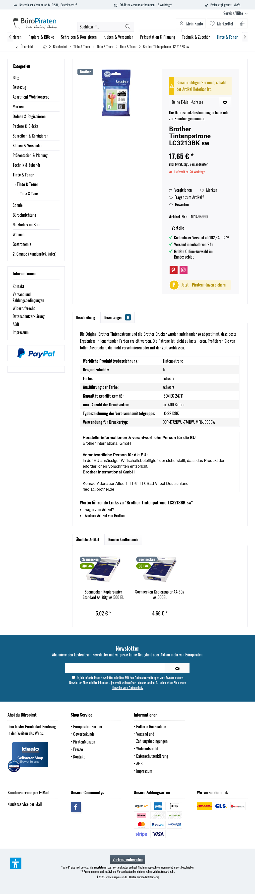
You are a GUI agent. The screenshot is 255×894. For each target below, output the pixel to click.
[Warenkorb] (242, 23)
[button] (15, 863)
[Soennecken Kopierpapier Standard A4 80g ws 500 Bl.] (103, 569)
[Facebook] (76, 807)
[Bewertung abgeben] (200, 149)
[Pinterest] (174, 270)
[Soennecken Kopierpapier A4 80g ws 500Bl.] (159, 569)
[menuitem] (234, 13)
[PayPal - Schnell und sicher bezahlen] (36, 353)
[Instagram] (184, 270)
